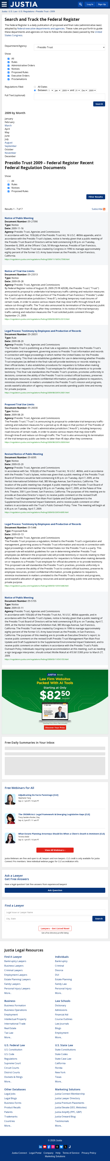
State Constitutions (65, 1049)
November (10, 152)
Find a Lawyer (14, 905)
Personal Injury (63, 988)
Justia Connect (19, 1153)
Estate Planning (63, 979)
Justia (4, 11)
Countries (9, 1121)
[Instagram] (53, 1146)
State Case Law (63, 1058)
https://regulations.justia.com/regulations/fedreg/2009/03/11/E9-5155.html (36, 659)
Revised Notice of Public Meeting (24, 454)
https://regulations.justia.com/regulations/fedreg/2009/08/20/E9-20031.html (37, 392)
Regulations (10, 1058)
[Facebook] (49, 1146)
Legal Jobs (9, 1093)
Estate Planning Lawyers (17, 979)
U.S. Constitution (13, 1049)
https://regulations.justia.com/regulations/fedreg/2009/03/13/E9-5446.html (36, 585)
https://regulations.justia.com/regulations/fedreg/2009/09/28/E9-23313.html (37, 319)
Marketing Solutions (67, 1089)
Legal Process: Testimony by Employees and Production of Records (43, 330)
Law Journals (62, 1023)
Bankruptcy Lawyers (15, 961)
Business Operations (15, 1010)
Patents (8, 1112)
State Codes (61, 1054)
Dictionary (60, 1005)
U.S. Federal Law (14, 1045)
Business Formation (15, 1005)
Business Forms (12, 1102)
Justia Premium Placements (69, 1102)
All (12, 58)
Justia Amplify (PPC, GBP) (68, 1112)
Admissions (61, 1010)
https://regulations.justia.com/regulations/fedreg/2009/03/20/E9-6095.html (36, 512)
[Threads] (57, 1146)
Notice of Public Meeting (19, 218)
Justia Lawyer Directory (67, 1098)
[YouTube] (44, 1146)
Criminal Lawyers (13, 970)
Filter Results (96, 196)
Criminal (59, 965)
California (60, 1063)
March (8, 125)
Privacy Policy (89, 1153)
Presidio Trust (42, 11)
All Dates (42, 86)
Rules (14, 62)
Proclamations (19, 79)
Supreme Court (12, 1063)
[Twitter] (65, 1146)
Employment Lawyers (15, 974)
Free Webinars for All (19, 788)
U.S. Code (9, 1054)
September (11, 146)
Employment (11, 1014)
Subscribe (97, 209)
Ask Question (55, 890)
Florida (58, 1067)
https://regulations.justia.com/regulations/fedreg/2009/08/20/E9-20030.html (37, 442)
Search (99, 103)
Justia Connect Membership (70, 1093)
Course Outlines (63, 1019)
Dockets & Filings (13, 1077)
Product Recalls (12, 1107)
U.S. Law (13, 11)
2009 (52, 11)
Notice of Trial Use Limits (19, 271)
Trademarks (10, 1116)
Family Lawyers (12, 983)
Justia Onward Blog (65, 1116)
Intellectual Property (15, 1019)
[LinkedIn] (40, 1146)
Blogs (58, 1028)
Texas (58, 1077)
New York (60, 1072)
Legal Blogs (10, 1098)
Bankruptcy (61, 961)
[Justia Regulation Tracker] (24, 4)
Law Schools (62, 1001)
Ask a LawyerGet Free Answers (17, 877)
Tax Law (8, 1032)
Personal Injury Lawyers (17, 988)
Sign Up (102, 4)
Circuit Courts (11, 1067)
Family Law (61, 983)
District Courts (12, 1072)
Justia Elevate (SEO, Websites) (71, 1107)
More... (7, 993)
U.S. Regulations (26, 11)
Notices (15, 68)
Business (9, 1001)
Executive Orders (20, 75)
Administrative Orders (23, 65)
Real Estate (10, 1028)
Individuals (62, 956)
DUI (57, 974)
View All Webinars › (55, 850)
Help (58, 1153)
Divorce (59, 970)
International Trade (14, 1023)
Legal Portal (35, 1153)
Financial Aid (61, 1014)
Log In (90, 4)
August (8, 142)
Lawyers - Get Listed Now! (55, 928)
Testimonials (62, 1121)
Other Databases (15, 1089)
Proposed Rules (19, 72)
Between (42, 90)
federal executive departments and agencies (41, 28)
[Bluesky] (61, 1146)
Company (48, 1153)
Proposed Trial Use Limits (19, 404)
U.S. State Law (64, 1045)
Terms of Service (71, 1153)
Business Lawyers (13, 965)
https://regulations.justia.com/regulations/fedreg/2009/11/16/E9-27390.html (37, 259)
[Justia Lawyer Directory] (69, 1146)
